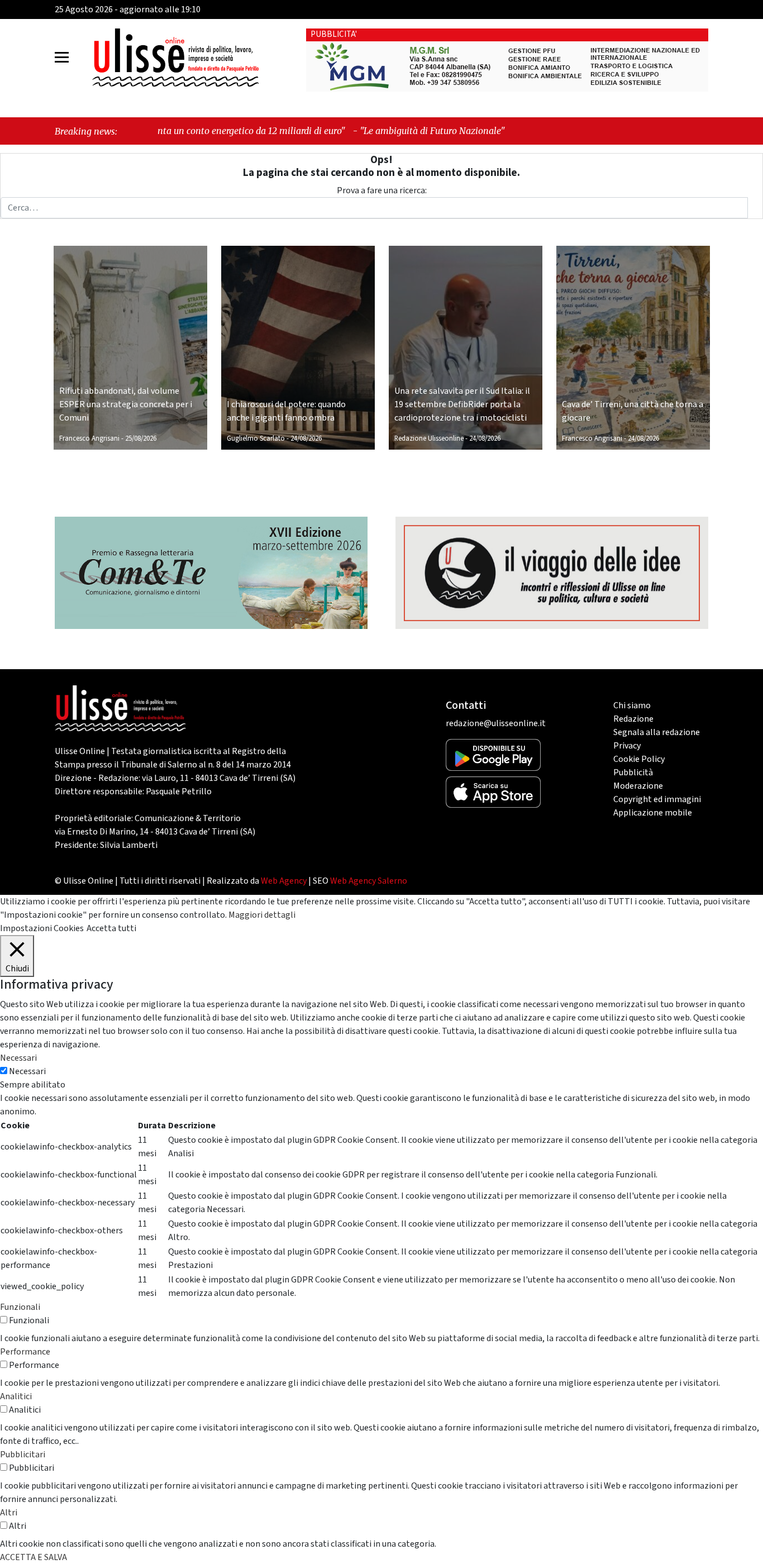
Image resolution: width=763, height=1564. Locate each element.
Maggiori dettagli (261, 915)
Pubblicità (633, 772)
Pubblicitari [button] (22, 1454)
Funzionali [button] (20, 1307)
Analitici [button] (16, 1396)
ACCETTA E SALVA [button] (33, 1557)
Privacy (627, 746)
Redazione (633, 719)
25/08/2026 (140, 438)
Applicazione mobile (652, 813)
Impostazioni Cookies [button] (42, 928)
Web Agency (284, 881)
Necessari (27, 1071)
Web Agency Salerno (368, 881)
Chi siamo (632, 705)
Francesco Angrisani (89, 438)
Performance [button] (25, 1352)
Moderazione (638, 786)
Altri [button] (8, 1512)
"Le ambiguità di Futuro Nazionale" (350, 130)
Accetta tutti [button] (111, 928)
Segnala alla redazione (656, 732)
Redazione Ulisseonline (429, 438)
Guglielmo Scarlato (256, 438)
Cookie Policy (639, 759)
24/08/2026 (306, 438)
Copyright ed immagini (657, 799)
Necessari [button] (18, 1058)
